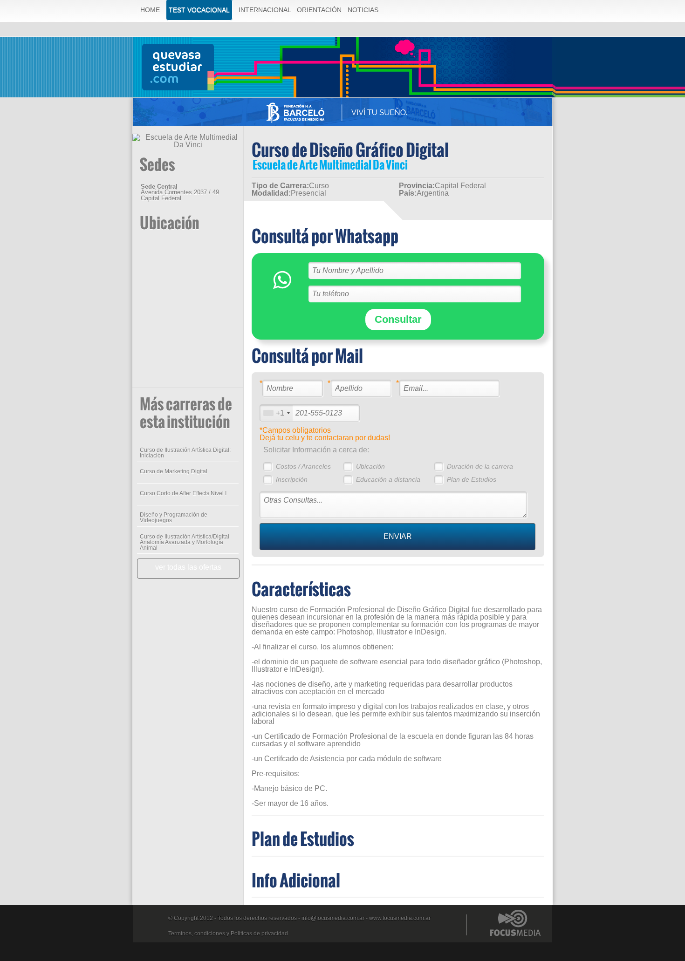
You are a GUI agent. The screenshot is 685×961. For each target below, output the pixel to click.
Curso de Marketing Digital (173, 471)
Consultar (398, 319)
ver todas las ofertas (188, 567)
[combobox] (276, 413)
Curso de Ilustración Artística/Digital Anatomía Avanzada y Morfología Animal (184, 542)
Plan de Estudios (471, 479)
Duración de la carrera (480, 466)
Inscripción (292, 479)
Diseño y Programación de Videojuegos (173, 517)
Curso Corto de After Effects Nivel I (183, 493)
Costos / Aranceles (303, 466)
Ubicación (370, 466)
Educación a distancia (388, 479)
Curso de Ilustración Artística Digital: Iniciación (185, 453)
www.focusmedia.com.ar (400, 918)
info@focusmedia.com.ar (332, 918)
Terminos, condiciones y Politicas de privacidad (228, 933)
